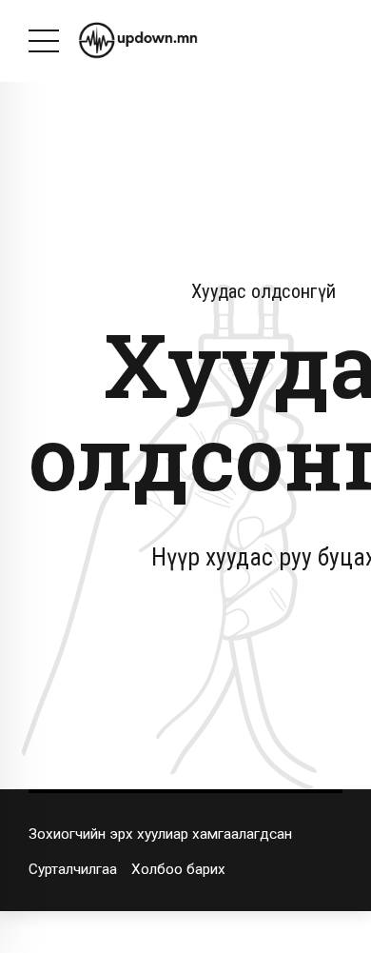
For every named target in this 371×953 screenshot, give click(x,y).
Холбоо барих (178, 869)
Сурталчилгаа (73, 869)
